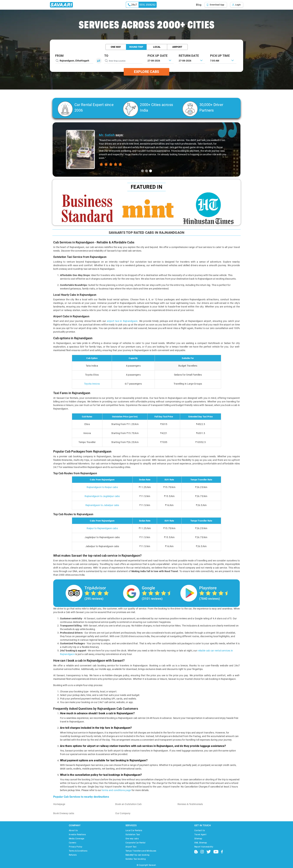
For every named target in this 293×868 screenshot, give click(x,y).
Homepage (59, 804)
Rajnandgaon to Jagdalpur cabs (102, 496)
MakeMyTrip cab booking (137, 855)
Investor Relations (77, 834)
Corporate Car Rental (135, 843)
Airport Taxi (130, 847)
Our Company (122, 813)
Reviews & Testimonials (190, 804)
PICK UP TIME (220, 55)
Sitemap (198, 838)
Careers (72, 843)
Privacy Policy (75, 847)
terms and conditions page (116, 790)
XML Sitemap (200, 843)
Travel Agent (200, 834)
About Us (73, 830)
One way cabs (132, 838)
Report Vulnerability (203, 847)
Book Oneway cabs (63, 813)
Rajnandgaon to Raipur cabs (102, 487)
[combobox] (223, 60)
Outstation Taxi (132, 834)
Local (157, 47)
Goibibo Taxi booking (135, 859)
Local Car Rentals (133, 830)
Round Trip (136, 47)
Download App (217, 4)
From (59, 55)
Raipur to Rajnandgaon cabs (102, 528)
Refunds (73, 855)
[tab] (142, 171)
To (106, 55)
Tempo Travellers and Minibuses (140, 851)
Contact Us (199, 830)
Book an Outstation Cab (128, 804)
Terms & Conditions (78, 851)
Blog (198, 4)
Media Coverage (76, 838)
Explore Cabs (146, 72)
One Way (116, 47)
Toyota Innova (92, 383)
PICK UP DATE (158, 55)
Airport (177, 47)
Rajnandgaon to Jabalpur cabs (102, 505)
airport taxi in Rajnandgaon (122, 321)
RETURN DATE (189, 55)
